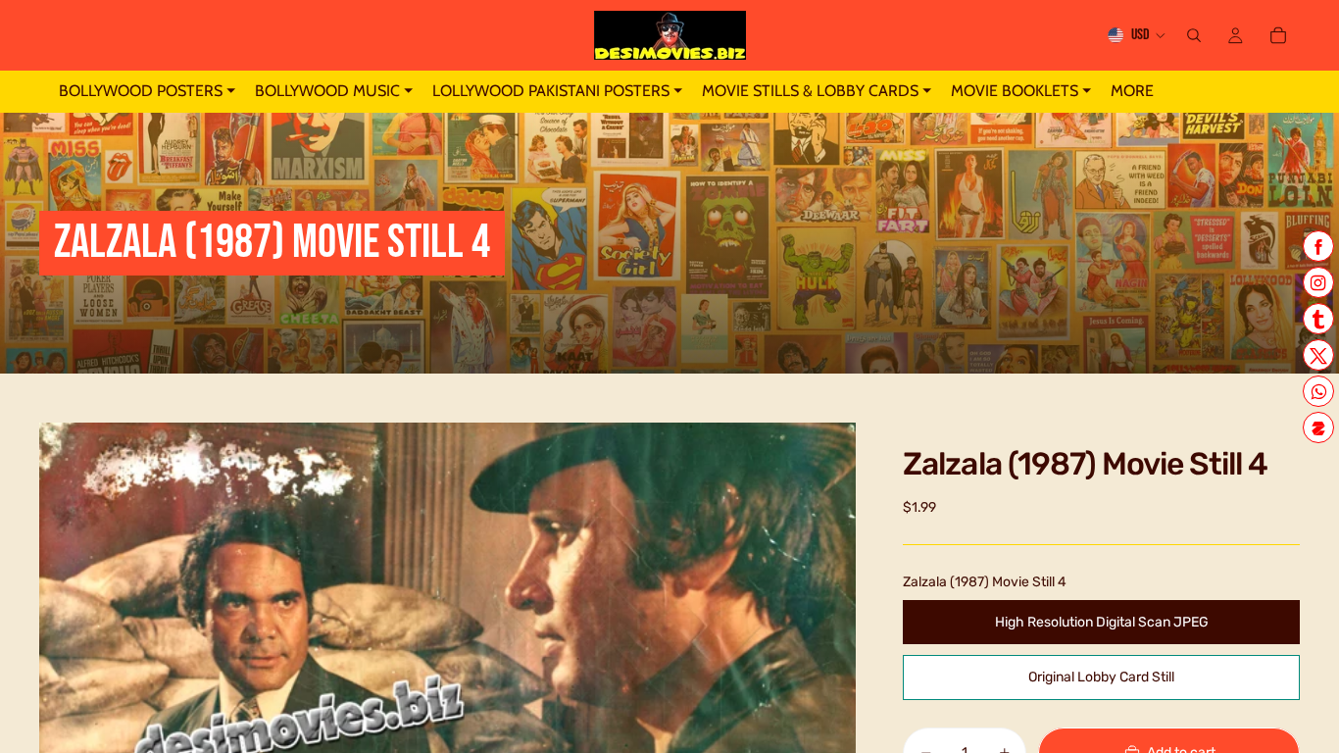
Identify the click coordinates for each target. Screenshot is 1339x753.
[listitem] (1132, 91)
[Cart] (1278, 35)
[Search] (1193, 35)
